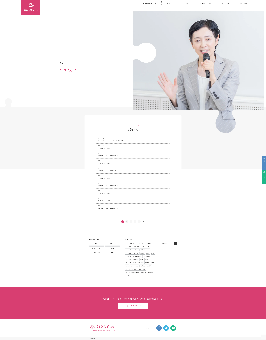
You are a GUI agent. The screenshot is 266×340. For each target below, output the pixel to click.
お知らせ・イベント (205, 3)
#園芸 (152, 253)
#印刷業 (142, 253)
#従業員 (147, 262)
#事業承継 (135, 250)
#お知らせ (140, 243)
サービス (169, 3)
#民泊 (127, 266)
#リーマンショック (139, 246)
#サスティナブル (149, 243)
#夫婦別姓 (128, 256)
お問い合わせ (243, 3)
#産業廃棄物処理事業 (145, 266)
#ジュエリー (129, 246)
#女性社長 (135, 259)
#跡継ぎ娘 (151, 272)
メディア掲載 (225, 3)
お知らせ (112, 244)
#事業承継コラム (144, 250)
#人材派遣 (135, 253)
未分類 (113, 252)
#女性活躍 (128, 259)
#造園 (127, 275)
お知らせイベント (96, 248)
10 (139, 221)
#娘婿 (146, 259)
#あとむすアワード (131, 243)
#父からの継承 (134, 266)
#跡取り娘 (143, 272)
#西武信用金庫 (142, 269)
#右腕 (147, 253)
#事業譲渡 (128, 253)
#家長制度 (128, 262)
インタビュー (186, 3)
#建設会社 (140, 262)
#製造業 (134, 269)
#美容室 (128, 269)
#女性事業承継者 (137, 256)
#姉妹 (141, 259)
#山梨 (134, 262)
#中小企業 (128, 250)
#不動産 (148, 246)
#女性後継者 (147, 256)
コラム (113, 248)
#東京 (152, 262)
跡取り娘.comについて (149, 3)
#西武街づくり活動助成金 (132, 272)
